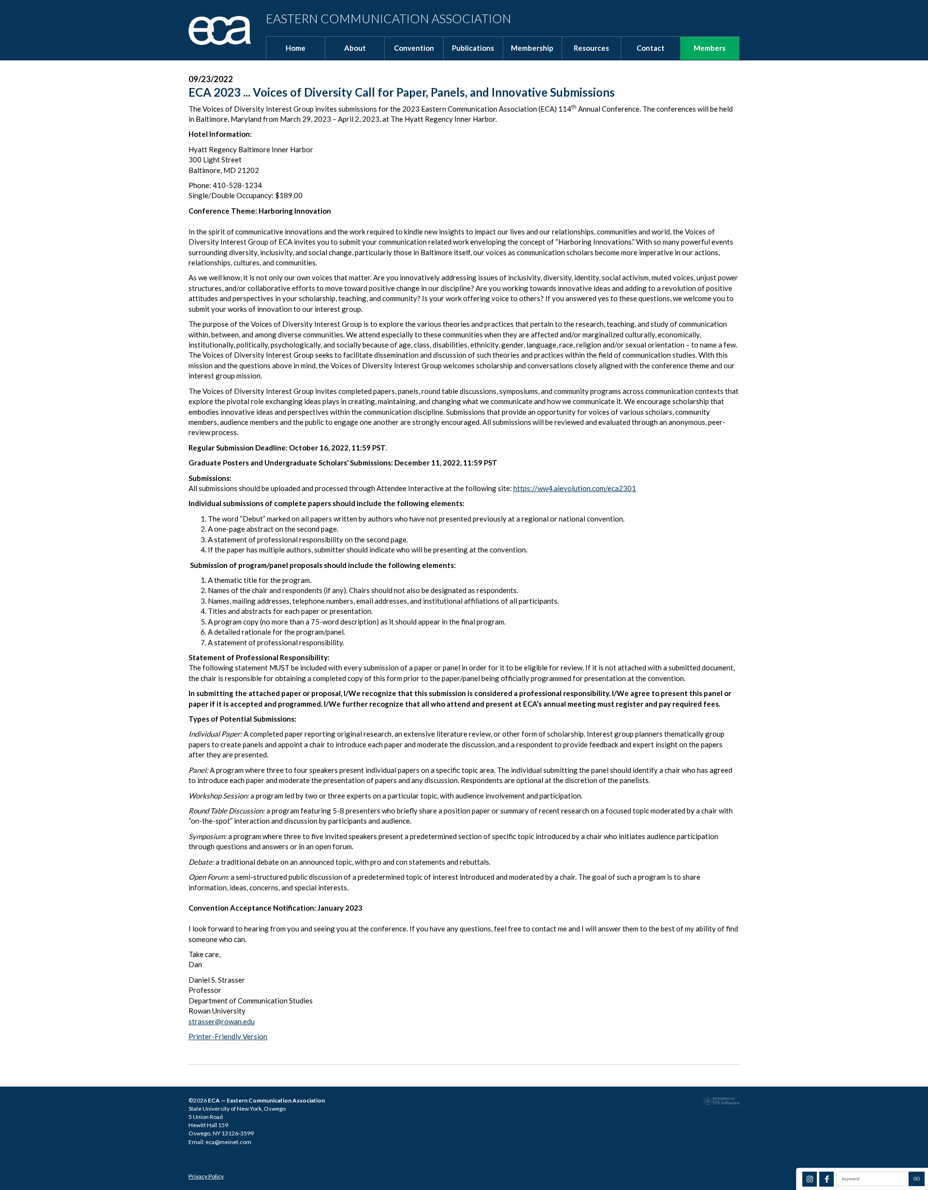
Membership (532, 48)
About (355, 48)
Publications (473, 48)
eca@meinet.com (228, 1142)
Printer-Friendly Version (227, 1036)
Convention (414, 48)
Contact (651, 48)
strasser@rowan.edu (221, 1021)
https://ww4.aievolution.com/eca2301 (574, 488)
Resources (591, 48)
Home (295, 48)
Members (709, 48)
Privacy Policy (206, 1176)
